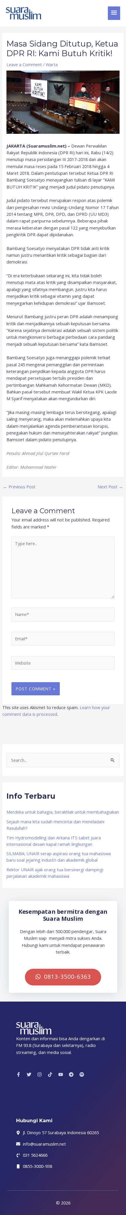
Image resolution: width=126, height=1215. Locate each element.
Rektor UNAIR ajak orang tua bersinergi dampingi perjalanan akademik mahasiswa (54, 873)
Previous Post (19, 487)
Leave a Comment (24, 64)
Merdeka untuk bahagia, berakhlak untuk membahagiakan (62, 812)
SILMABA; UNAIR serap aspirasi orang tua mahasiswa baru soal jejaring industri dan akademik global (58, 856)
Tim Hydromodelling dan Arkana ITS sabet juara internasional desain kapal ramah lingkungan (53, 841)
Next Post (110, 487)
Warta (52, 64)
